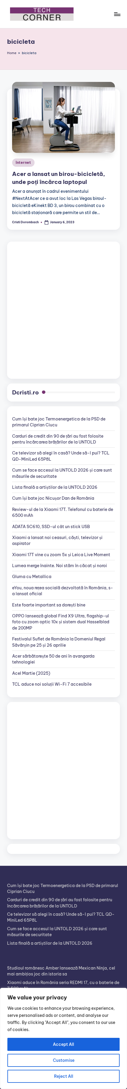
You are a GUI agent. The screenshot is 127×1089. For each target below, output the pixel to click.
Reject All (63, 1076)
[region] (63, 1038)
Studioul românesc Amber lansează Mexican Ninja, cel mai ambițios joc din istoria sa (61, 971)
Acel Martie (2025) (31, 673)
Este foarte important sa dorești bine (48, 605)
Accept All (63, 1044)
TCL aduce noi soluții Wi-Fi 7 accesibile (52, 684)
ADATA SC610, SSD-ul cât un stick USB (51, 526)
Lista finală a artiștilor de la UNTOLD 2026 (54, 487)
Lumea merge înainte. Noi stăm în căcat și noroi (59, 565)
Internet (23, 162)
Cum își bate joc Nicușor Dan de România (53, 498)
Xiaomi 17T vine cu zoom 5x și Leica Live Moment (61, 554)
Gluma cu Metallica (31, 576)
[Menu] (117, 14)
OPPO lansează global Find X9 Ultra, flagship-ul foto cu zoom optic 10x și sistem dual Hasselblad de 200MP (60, 622)
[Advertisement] (63, 310)
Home (12, 53)
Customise (63, 1060)
